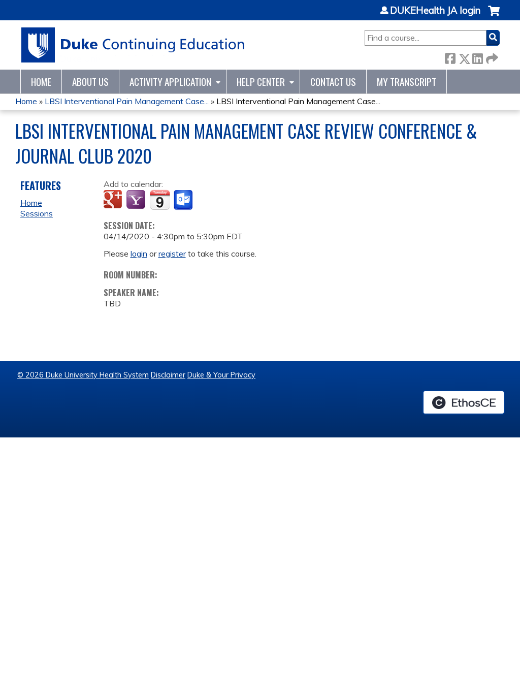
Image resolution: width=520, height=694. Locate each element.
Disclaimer (168, 375)
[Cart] (494, 16)
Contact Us (333, 81)
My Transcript (406, 81)
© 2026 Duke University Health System (83, 375)
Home (41, 81)
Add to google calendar (114, 200)
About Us (90, 81)
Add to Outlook (184, 200)
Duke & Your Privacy (221, 375)
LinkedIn (477, 56)
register (172, 253)
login (139, 253)
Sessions (36, 213)
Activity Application (170, 81)
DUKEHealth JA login (435, 10)
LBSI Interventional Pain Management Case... (127, 101)
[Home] (133, 45)
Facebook (450, 56)
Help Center (261, 81)
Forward (491, 56)
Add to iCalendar (159, 200)
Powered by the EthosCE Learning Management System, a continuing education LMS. (463, 402)
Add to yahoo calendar (136, 200)
